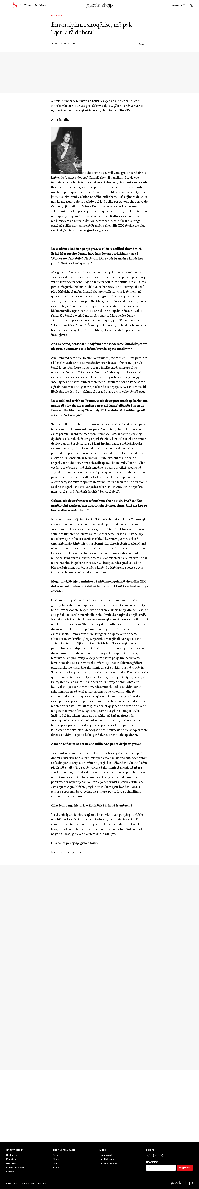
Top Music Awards (108, 1163)
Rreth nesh (11, 1155)
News (55, 1155)
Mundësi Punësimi (15, 1167)
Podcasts (57, 1167)
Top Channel (106, 1155)
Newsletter (11, 1163)
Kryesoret (57, 16)
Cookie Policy (42, 1183)
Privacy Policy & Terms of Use (20, 1183)
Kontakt (10, 1172)
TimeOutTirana (107, 1159)
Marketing (11, 1159)
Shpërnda (140, 44)
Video (55, 1163)
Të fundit (28, 5)
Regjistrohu (184, 1167)
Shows (56, 1159)
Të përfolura (40, 5)
